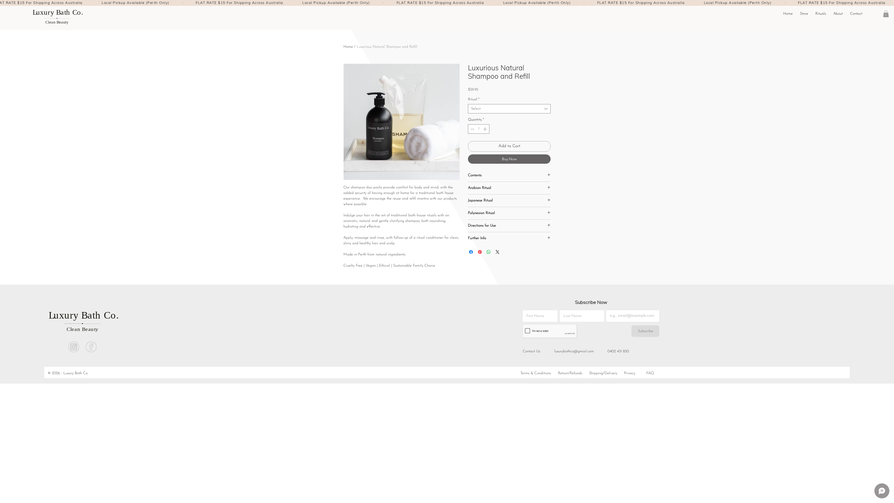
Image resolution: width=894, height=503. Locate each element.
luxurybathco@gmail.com (574, 351)
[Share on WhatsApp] (488, 252)
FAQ (650, 373)
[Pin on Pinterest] (480, 252)
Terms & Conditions (535, 373)
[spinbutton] (478, 129)
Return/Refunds (570, 373)
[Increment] (485, 129)
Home (348, 47)
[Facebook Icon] (91, 347)
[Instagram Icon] (73, 347)
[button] (821, 14)
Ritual (473, 99)
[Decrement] (472, 129)
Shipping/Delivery (603, 373)
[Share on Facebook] (471, 252)
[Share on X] (497, 252)
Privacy (629, 373)
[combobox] (509, 108)
